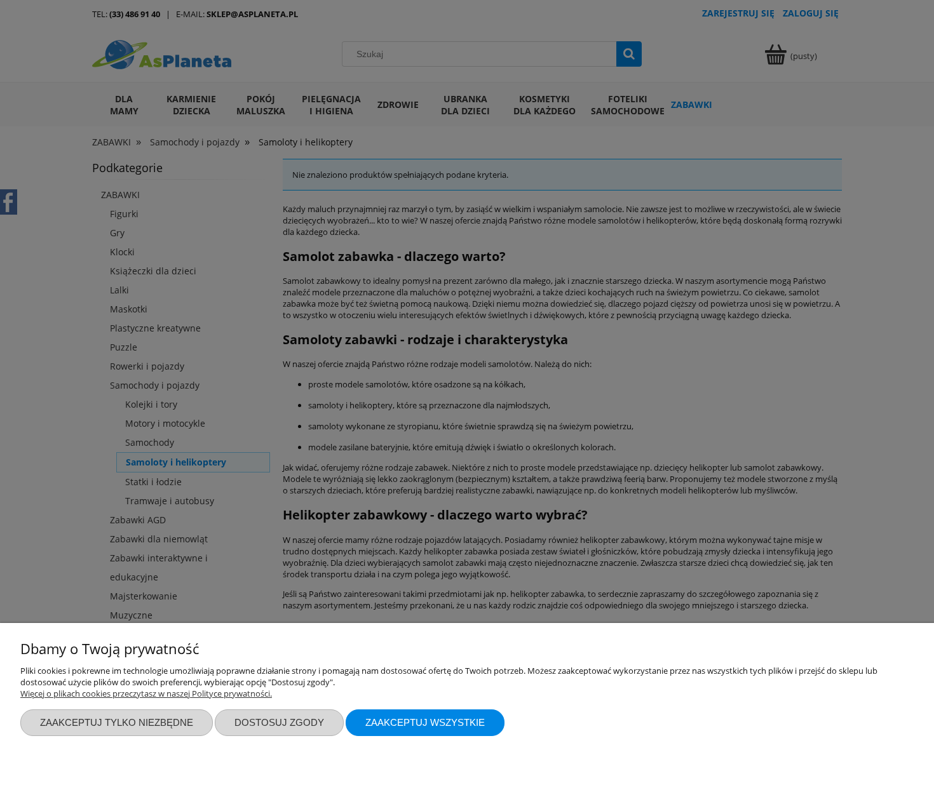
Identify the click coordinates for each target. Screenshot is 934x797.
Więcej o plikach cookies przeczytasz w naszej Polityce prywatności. (146, 693)
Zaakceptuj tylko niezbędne (116, 722)
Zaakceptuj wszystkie (425, 722)
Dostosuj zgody (279, 722)
